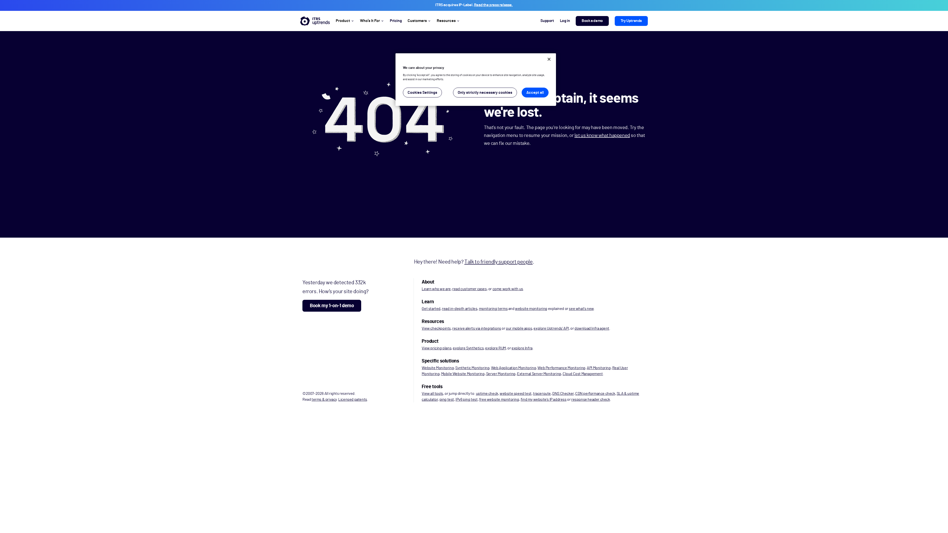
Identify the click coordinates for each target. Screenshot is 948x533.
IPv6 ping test (466, 399)
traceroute (542, 394)
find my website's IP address (544, 399)
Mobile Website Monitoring (463, 374)
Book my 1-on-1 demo (332, 305)
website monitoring (531, 309)
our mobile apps (519, 328)
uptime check (487, 394)
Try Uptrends (631, 21)
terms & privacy (324, 399)
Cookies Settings (422, 93)
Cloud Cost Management (583, 374)
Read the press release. (493, 5)
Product (343, 21)
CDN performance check (595, 394)
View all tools (432, 394)
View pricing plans (436, 348)
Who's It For (370, 21)
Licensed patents (352, 399)
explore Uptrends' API (551, 328)
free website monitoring (499, 399)
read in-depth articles (459, 309)
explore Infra (522, 348)
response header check (590, 399)
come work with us (508, 289)
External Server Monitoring (539, 374)
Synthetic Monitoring (472, 368)
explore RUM (495, 348)
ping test (446, 399)
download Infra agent (591, 328)
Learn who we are (436, 289)
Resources (446, 21)
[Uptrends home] (315, 21)
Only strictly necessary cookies (485, 93)
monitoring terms (493, 309)
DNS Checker (563, 394)
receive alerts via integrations (476, 328)
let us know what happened (602, 135)
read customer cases (469, 289)
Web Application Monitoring (513, 368)
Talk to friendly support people (498, 262)
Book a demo (592, 21)
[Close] (549, 59)
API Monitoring (599, 368)
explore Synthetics (468, 348)
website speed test (516, 394)
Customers (417, 21)
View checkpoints (436, 328)
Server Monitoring (500, 374)
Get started (431, 309)
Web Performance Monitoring (561, 368)
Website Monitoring (438, 368)
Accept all (535, 93)
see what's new (581, 309)
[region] (475, 79)
